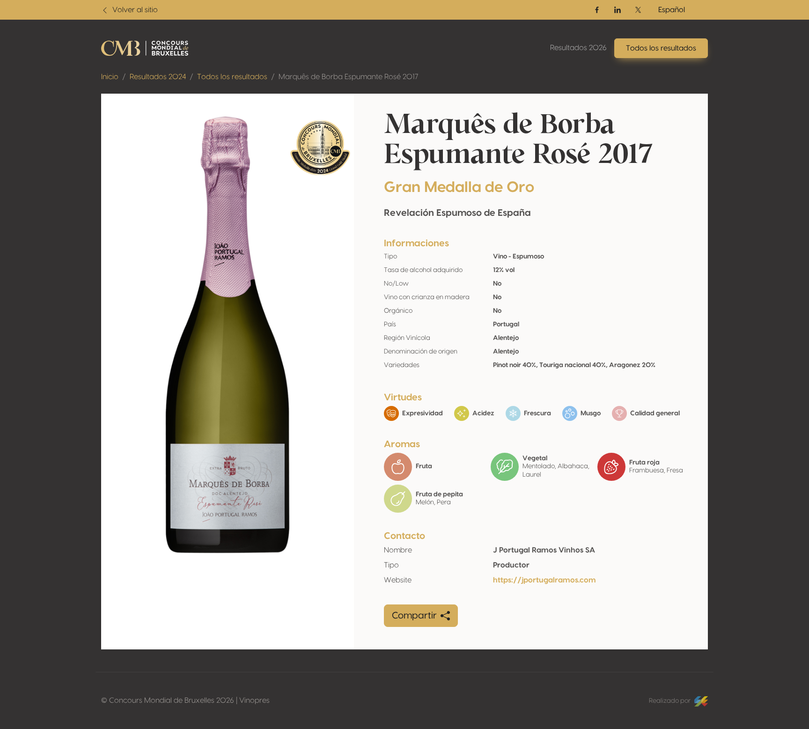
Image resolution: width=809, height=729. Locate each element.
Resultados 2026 (578, 48)
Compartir (414, 615)
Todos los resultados (232, 77)
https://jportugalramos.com (544, 580)
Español (671, 10)
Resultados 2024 (158, 77)
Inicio (109, 77)
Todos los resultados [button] (661, 48)
